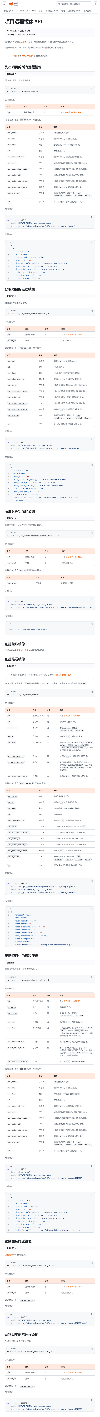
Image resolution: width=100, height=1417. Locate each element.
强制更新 (9, 1254)
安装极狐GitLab (52, 11)
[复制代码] (92, 88)
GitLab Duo (23, 11)
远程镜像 (22, 41)
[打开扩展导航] (4, 3)
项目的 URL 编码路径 (73, 112)
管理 (63, 11)
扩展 (40, 11)
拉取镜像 (14, 56)
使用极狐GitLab (9, 11)
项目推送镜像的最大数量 (62, 675)
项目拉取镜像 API (24, 650)
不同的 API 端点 (27, 56)
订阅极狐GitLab (74, 11)
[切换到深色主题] (95, 3)
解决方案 (87, 11)
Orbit (33, 11)
